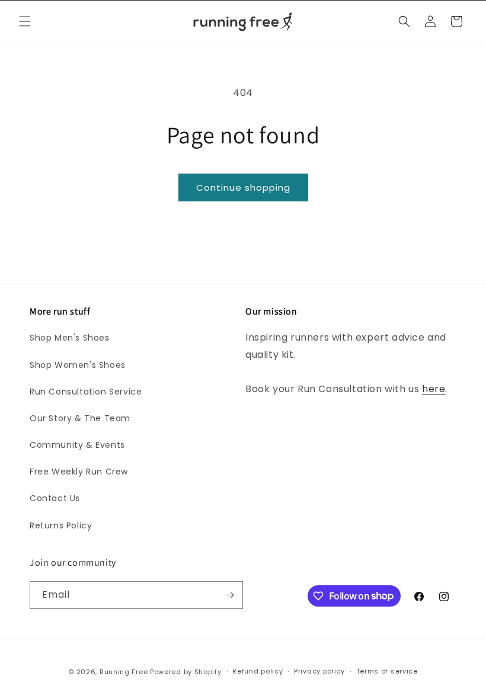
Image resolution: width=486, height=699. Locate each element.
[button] (25, 21)
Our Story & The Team (80, 418)
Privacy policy (319, 671)
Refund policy (257, 671)
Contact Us (55, 498)
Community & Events (77, 445)
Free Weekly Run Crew (79, 471)
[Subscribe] (229, 595)
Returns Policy (61, 525)
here (433, 389)
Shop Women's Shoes (78, 365)
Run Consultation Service (86, 391)
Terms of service (387, 671)
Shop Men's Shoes (70, 338)
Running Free (124, 671)
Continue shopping (243, 187)
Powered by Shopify (186, 671)
